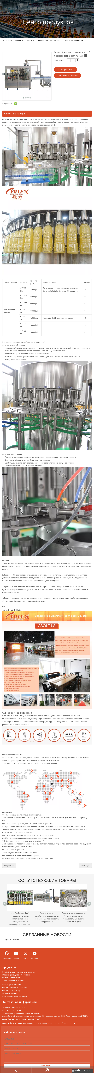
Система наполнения (11, 978)
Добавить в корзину (67, 75)
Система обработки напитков (14, 987)
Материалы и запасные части (14, 996)
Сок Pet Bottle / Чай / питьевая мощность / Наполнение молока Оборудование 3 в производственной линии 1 (20, 919)
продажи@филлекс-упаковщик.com (25, 1013)
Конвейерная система (11, 985)
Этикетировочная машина (13, 980)
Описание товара (14, 113)
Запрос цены (67, 69)
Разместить (47, 1065)
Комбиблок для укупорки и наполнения (18, 972)
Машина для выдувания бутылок (16, 975)
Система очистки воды (11, 990)
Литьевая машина (9, 993)
